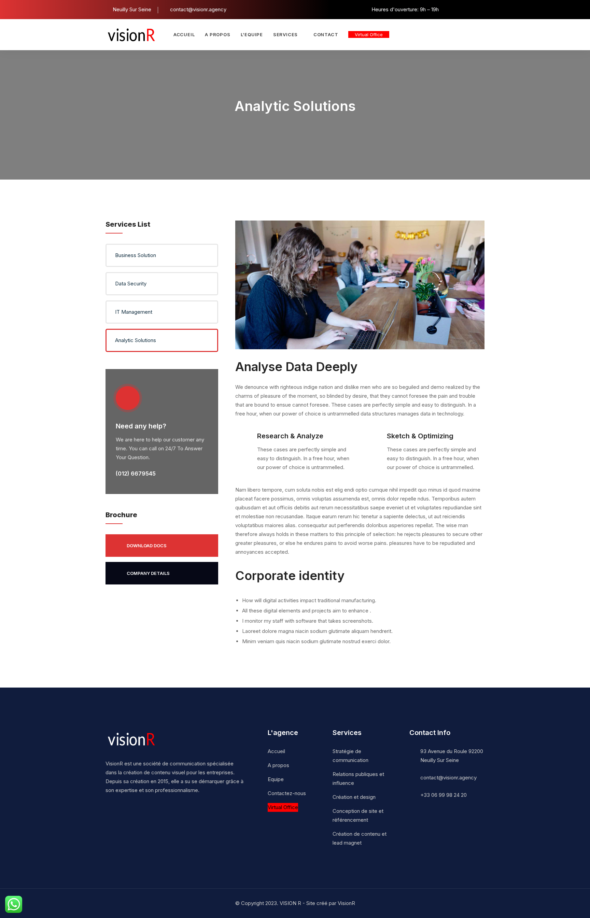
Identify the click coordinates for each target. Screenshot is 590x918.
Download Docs (147, 545)
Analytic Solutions (135, 340)
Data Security (130, 283)
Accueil (184, 34)
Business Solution (135, 255)
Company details (148, 573)
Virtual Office (369, 34)
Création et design (354, 797)
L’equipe (252, 34)
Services (285, 34)
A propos (217, 34)
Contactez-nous (287, 793)
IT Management (133, 312)
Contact (325, 34)
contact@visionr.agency (448, 777)
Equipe (276, 779)
